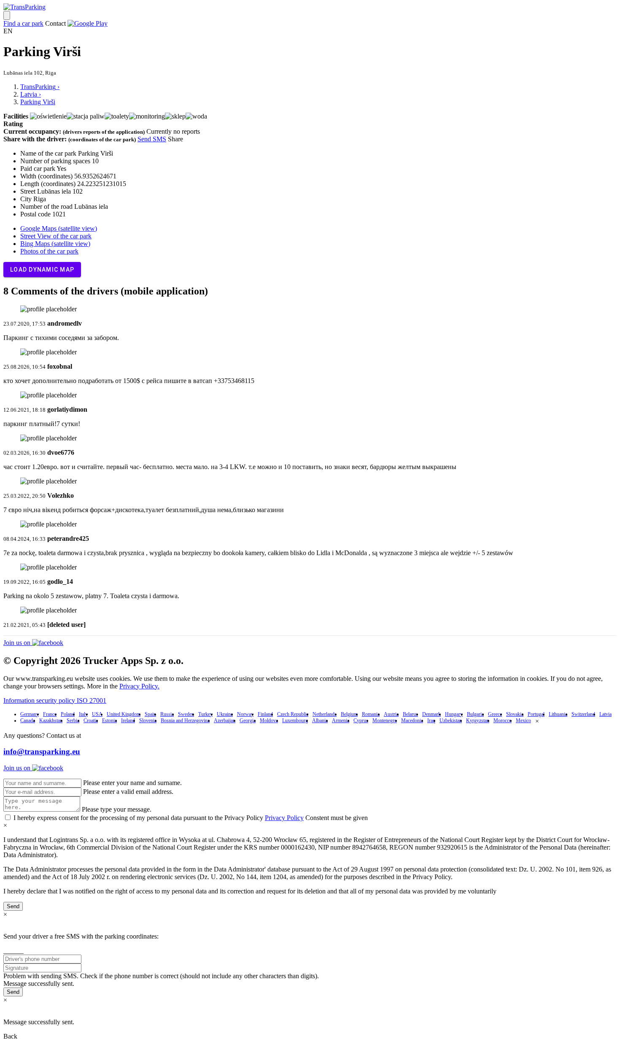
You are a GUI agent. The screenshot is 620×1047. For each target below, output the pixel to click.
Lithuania (558, 714)
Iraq (431, 720)
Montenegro (384, 720)
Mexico (523, 720)
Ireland (128, 720)
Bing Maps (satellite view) (55, 243)
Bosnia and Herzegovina (185, 720)
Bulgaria (475, 714)
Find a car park (23, 23)
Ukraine (225, 714)
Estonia (109, 720)
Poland (68, 714)
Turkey (205, 714)
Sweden (186, 714)
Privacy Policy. (139, 686)
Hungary (454, 714)
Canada (27, 720)
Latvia (605, 714)
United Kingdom (123, 714)
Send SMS (151, 139)
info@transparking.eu (41, 751)
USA (97, 714)
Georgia (248, 720)
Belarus (410, 714)
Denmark (431, 714)
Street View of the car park (56, 236)
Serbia (73, 720)
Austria (391, 714)
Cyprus (360, 720)
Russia (167, 714)
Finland (265, 714)
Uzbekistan (450, 720)
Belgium (349, 714)
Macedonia (412, 720)
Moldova (269, 720)
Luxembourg (295, 720)
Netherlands (325, 714)
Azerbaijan (224, 720)
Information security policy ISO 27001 (54, 700)
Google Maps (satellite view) (58, 228)
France (50, 714)
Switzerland (583, 714)
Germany (29, 714)
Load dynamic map (42, 269)
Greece (495, 714)
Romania (371, 714)
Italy (83, 714)
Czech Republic (292, 714)
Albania (320, 720)
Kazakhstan (50, 720)
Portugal (536, 714)
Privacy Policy (284, 817)
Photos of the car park (49, 251)
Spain (150, 714)
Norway (245, 714)
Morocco (502, 720)
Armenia (340, 720)
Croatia (91, 720)
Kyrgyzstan (477, 720)
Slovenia (147, 720)
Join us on (17, 642)
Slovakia (514, 714)
